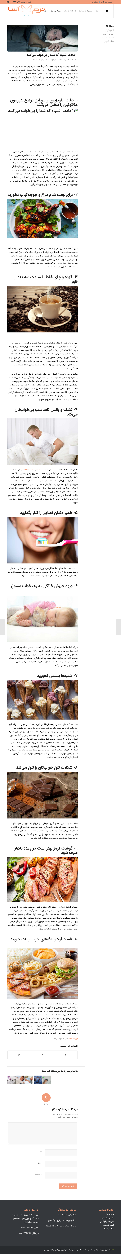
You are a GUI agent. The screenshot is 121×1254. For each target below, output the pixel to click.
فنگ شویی (109, 41)
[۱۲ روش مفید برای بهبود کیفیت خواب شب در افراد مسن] (29, 1080)
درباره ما (110, 1214)
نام (40, 1151)
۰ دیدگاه (61, 59)
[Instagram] (8, 2)
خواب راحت (50, 59)
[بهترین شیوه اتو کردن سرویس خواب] (11, 1080)
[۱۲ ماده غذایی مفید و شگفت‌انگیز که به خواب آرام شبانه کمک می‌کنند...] (118, 627)
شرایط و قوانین (107, 1221)
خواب (65, 1038)
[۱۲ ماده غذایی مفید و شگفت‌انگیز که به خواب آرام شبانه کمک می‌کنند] (20, 1080)
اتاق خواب (109, 30)
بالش (54, 410)
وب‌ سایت (38, 1174)
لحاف (26, 470)
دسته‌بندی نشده (106, 38)
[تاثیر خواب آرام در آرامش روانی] (38, 1080)
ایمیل (39, 1163)
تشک (67, 410)
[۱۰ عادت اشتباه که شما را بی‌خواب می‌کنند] (42, 38)
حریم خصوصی (107, 1218)
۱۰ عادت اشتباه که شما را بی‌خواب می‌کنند (52, 55)
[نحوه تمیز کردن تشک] (46, 1080)
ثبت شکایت (108, 1225)
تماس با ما (109, 1229)
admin (35, 59)
